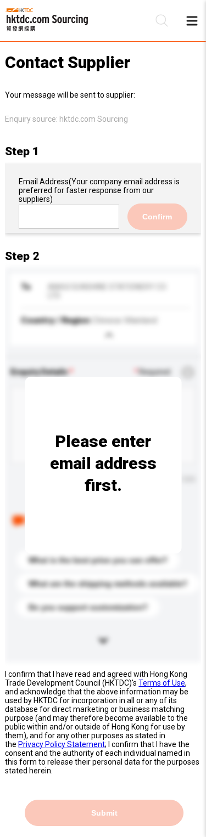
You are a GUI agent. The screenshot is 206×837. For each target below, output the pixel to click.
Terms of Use (161, 682)
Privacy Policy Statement (61, 744)
